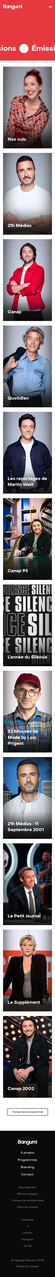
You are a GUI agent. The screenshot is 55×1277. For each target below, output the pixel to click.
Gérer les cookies (27, 1207)
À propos (27, 1153)
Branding (27, 1167)
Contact (27, 1174)
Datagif (34, 1266)
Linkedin (27, 1232)
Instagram (27, 1239)
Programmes (27, 1160)
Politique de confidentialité (27, 1200)
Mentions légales (27, 1193)
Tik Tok (27, 1245)
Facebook (27, 1219)
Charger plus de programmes (27, 1112)
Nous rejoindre (27, 1187)
